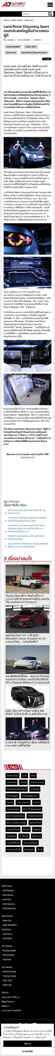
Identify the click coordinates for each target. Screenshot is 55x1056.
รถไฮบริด (34, 788)
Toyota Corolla (35, 815)
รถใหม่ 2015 (30, 46)
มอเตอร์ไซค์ (35, 822)
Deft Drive (6, 929)
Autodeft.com (27, 457)
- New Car (6, 920)
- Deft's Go (6, 984)
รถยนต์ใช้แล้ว (13, 842)
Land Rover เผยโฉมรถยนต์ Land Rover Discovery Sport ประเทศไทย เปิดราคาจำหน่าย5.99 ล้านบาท (26, 528)
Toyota (36, 802)
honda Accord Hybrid (17, 788)
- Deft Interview (9, 908)
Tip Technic (7, 945)
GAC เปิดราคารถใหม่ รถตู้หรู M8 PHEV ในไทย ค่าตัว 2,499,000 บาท (26, 712)
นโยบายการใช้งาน (10, 997)
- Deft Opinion (8, 903)
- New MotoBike (9, 924)
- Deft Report (8, 890)
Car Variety (7, 967)
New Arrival (7, 915)
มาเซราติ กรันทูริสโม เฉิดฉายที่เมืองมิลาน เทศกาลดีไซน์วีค (27, 744)
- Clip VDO (7, 980)
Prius (33, 775)
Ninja (39, 849)
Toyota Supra (13, 809)
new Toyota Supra (15, 815)
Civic (24, 775)
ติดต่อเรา (6, 1005)
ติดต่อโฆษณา (8, 1001)
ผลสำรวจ (36, 836)
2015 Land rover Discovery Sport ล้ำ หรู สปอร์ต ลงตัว (26, 512)
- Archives (6, 959)
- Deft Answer (8, 954)
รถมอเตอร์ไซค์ (14, 849)
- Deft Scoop (7, 894)
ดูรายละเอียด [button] (27, 1051)
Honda (23, 782)
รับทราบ (27, 1044)
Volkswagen (12, 795)
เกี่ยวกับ (5, 992)
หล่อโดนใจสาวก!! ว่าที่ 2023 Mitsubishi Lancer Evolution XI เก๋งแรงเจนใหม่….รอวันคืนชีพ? (26, 638)
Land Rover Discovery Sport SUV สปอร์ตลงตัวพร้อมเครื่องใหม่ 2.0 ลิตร (27, 519)
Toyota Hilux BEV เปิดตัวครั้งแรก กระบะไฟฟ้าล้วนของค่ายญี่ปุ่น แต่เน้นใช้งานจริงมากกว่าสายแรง (27, 599)
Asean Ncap (12, 775)
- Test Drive (7, 933)
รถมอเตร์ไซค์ (13, 829)
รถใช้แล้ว (23, 836)
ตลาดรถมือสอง (30, 842)
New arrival (17, 20)
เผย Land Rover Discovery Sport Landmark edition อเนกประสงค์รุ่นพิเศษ (28, 545)
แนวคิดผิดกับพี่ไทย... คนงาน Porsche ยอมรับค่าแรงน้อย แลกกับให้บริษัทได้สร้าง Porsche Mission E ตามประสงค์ (27, 679)
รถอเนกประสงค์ (13, 46)
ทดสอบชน (11, 782)
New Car (29, 20)
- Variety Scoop (9, 971)
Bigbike (36, 829)
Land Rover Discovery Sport (34, 52)
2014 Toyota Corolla (16, 822)
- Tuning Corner (9, 975)
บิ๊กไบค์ (26, 829)
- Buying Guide (9, 950)
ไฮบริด (10, 802)
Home (6, 20)
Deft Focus (7, 885)
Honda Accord (37, 782)
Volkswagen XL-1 (30, 795)
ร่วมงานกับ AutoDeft (11, 1010)
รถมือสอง (11, 836)
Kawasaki (29, 849)
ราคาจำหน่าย (23, 802)
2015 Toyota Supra (32, 809)
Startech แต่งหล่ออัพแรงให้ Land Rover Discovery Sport (26, 537)
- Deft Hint (6, 899)
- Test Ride (7, 938)
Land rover (11, 52)
